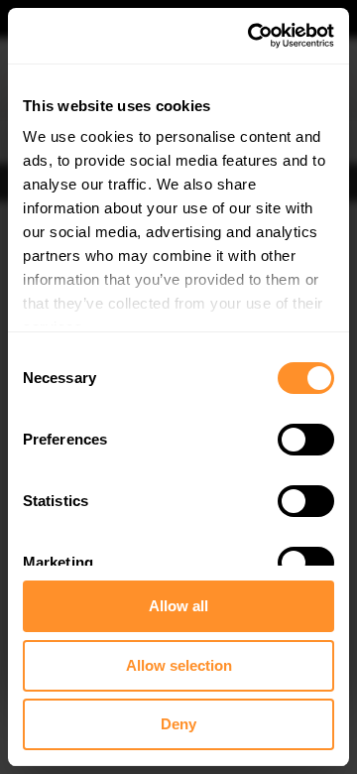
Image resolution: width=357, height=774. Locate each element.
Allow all (178, 605)
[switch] (306, 439)
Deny (178, 723)
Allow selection (179, 665)
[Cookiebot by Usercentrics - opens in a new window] (252, 36)
